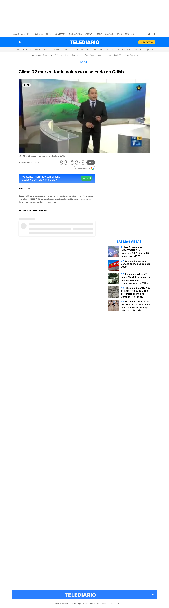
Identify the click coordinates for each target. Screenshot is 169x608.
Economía (137, 49)
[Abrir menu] (15, 42)
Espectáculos (83, 49)
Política (57, 49)
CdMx (48, 34)
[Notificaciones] (149, 34)
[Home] (84, 42)
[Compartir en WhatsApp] (61, 162)
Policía (47, 49)
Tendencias (97, 49)
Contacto (115, 603)
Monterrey (60, 34)
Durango (129, 34)
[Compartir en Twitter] (72, 162)
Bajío (119, 34)
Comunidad (35, 49)
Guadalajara (75, 34)
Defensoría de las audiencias (96, 603)
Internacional (124, 49)
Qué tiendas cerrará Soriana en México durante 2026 (135, 264)
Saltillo (109, 34)
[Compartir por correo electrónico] (83, 162)
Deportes (110, 49)
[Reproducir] (26, 85)
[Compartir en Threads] (77, 162)
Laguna (88, 34)
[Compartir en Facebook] (66, 162)
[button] (84, 168)
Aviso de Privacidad (60, 603)
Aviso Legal (76, 603)
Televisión (68, 49)
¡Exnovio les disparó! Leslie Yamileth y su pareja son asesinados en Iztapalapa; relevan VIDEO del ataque (135, 280)
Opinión (149, 49)
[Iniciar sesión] (154, 34)
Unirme (85, 178)
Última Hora (21, 49)
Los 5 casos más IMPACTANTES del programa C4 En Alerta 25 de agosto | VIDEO (135, 251)
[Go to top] (153, 594)
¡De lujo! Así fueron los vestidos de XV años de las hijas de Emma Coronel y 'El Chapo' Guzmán (135, 306)
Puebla (98, 34)
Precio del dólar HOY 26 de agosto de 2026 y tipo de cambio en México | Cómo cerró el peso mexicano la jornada (135, 294)
